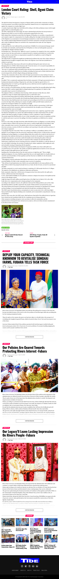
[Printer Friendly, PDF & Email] (6, 227)
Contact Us (23, 570)
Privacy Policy (36, 570)
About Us (29, 570)
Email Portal (44, 570)
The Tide (10, 267)
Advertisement (15, 570)
